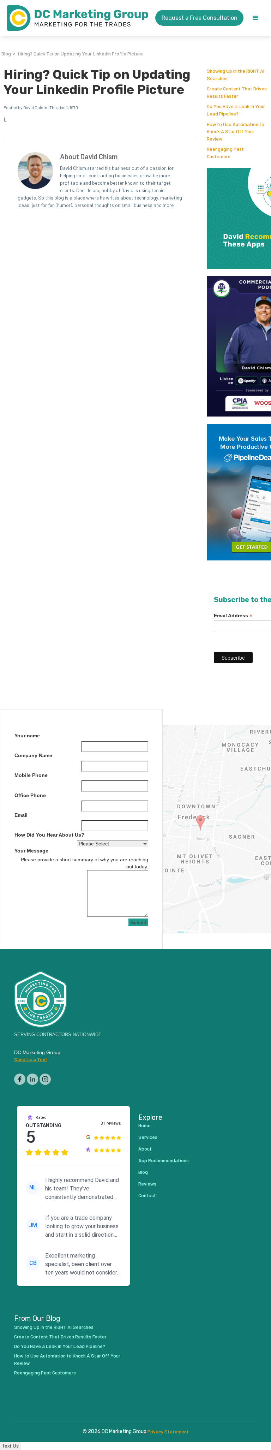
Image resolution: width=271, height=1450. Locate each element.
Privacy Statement (168, 1431)
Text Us (10, 1446)
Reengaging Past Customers (45, 1372)
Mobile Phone (31, 775)
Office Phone (30, 795)
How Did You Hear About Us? (49, 835)
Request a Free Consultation (199, 17)
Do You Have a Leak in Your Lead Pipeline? (59, 1346)
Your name (27, 735)
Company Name (33, 755)
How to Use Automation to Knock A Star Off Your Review (235, 131)
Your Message (31, 851)
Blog (6, 53)
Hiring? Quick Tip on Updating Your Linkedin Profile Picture (80, 53)
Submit (138, 922)
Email (21, 815)
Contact (147, 1195)
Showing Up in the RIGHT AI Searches (54, 1327)
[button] (255, 18)
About (145, 1149)
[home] (77, 18)
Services (147, 1137)
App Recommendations (163, 1160)
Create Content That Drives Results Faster (60, 1336)
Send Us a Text (30, 1059)
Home (144, 1125)
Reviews (147, 1184)
